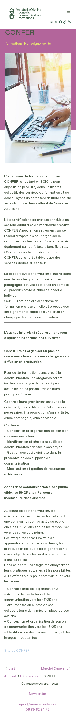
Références (29, 676)
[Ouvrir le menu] (68, 11)
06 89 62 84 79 (38, 709)
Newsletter (37, 694)
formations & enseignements (28, 44)
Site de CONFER (17, 650)
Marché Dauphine (54, 669)
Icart (11, 669)
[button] (69, 108)
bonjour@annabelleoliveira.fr (37, 704)
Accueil (10, 676)
